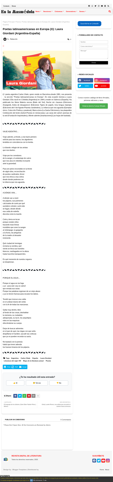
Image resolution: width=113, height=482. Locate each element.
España (35, 358)
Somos (82, 11)
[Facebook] (15, 396)
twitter (87, 86)
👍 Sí (15, 383)
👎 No (58, 383)
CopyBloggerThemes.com (49, 469)
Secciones (47, 11)
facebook (87, 80)
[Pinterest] (29, 396)
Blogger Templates (19, 469)
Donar (14, 6)
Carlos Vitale (25, 358)
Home (102, 469)
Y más (44, 480)
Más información (37, 480)
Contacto (6, 6)
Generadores (71, 11)
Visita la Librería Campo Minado (93, 106)
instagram (103, 80)
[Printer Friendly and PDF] (15, 368)
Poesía (18, 22)
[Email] (33, 396)
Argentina (15, 358)
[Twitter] (20, 396)
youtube (103, 86)
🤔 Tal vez (37, 383)
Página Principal (8, 22)
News (38, 11)
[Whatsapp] (24, 396)
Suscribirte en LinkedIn (89, 24)
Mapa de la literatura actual (33, 361)
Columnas (58, 11)
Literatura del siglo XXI (12, 361)
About (107, 469)
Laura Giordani (46, 358)
